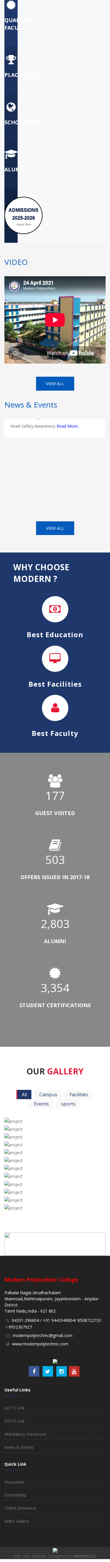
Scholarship (23, 122)
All (24, 1094)
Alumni (15, 169)
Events (41, 1104)
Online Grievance (20, 1508)
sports (68, 1104)
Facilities (79, 1094)
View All (55, 383)
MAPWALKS (84, 1556)
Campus (48, 1094)
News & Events (18, 1447)
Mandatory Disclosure (25, 1434)
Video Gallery (16, 1521)
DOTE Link (14, 1421)
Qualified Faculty (18, 24)
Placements (22, 74)
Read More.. (68, 420)
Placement (14, 1482)
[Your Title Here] (53, 1118)
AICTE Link (14, 1408)
